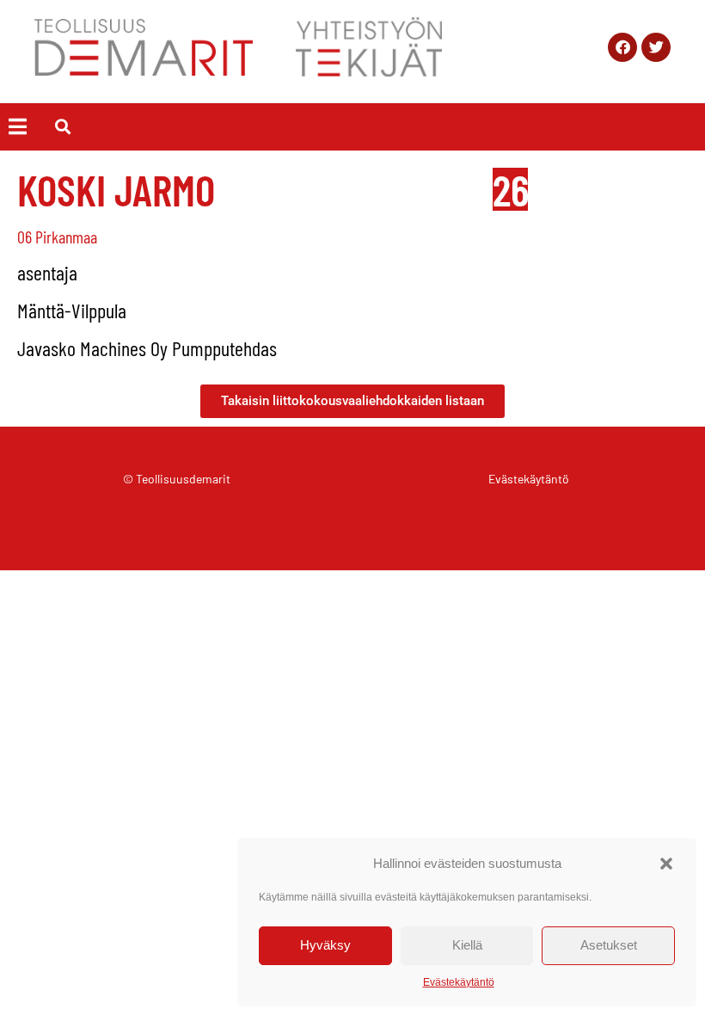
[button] (666, 863)
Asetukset (608, 945)
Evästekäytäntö (458, 982)
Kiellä (467, 945)
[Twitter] (656, 47)
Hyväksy (325, 945)
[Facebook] (622, 47)
